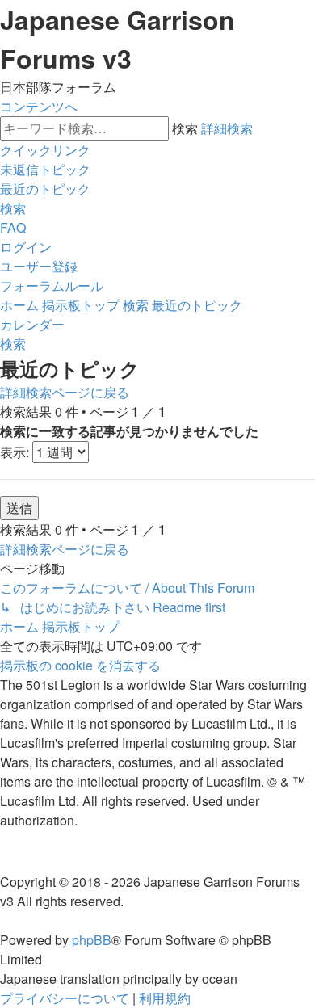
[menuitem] (45, 169)
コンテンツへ (39, 106)
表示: (16, 452)
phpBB (91, 939)
